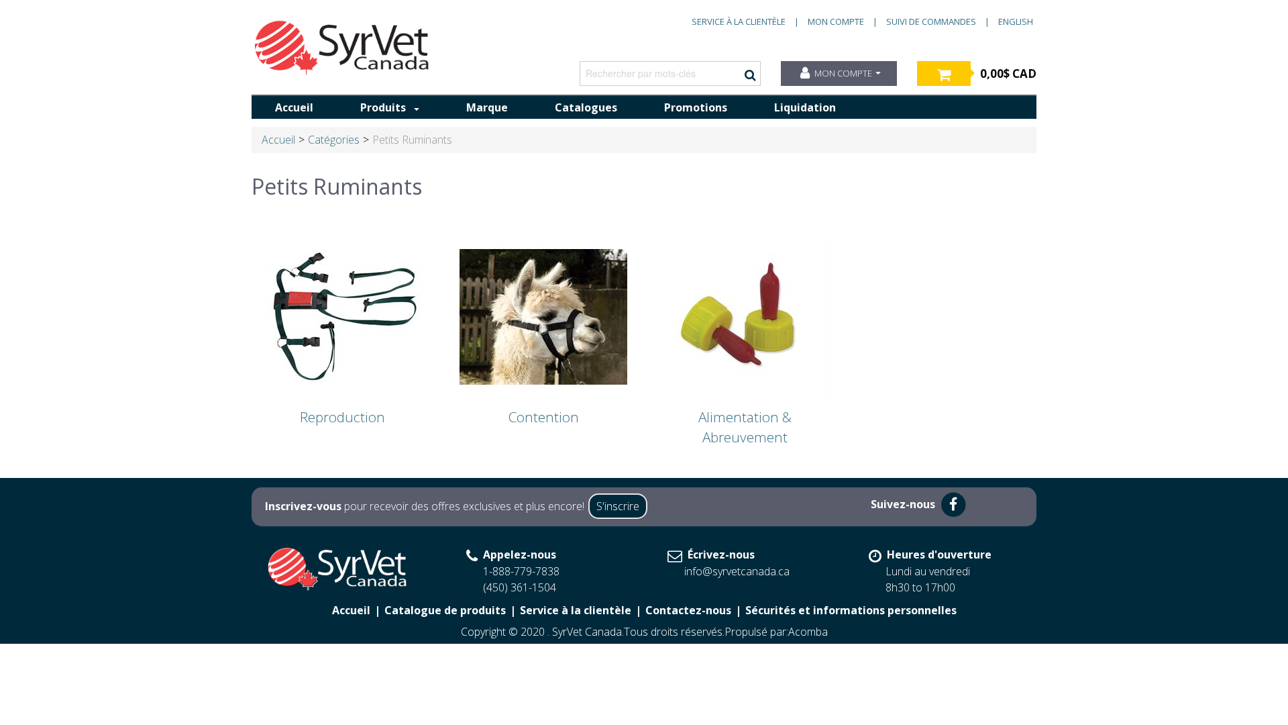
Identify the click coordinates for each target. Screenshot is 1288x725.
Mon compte (836, 21)
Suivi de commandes (931, 21)
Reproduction (342, 416)
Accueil (294, 107)
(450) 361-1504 (519, 587)
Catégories (334, 139)
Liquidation (805, 107)
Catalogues (586, 107)
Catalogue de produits (445, 610)
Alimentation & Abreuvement (745, 426)
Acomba (808, 631)
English (1015, 21)
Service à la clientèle (739, 21)
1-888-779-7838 (521, 571)
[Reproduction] (342, 316)
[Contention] (543, 316)
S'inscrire (617, 506)
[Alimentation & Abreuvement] (744, 316)
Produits (383, 107)
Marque (487, 107)
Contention (543, 416)
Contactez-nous (688, 610)
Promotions (695, 107)
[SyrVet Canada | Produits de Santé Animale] (342, 47)
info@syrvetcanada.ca (737, 571)
